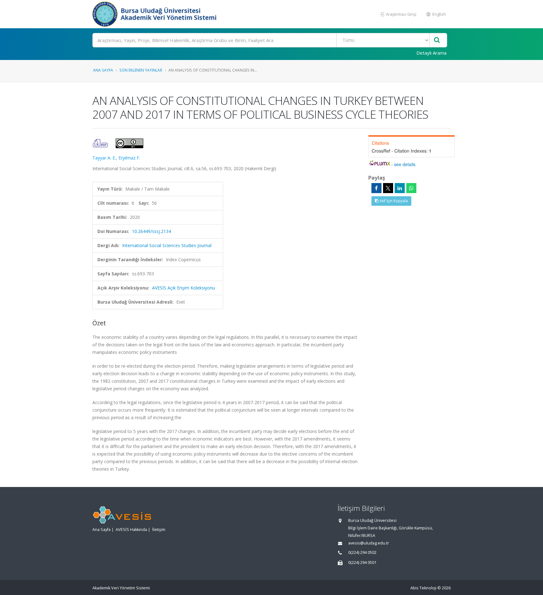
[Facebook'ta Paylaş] (376, 188)
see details (404, 164)
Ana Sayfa (103, 70)
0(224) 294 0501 (362, 562)
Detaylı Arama (431, 53)
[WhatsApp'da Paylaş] (411, 188)
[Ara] (437, 40)
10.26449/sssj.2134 (151, 231)
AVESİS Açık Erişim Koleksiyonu (183, 288)
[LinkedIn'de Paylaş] (400, 188)
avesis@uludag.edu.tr (368, 543)
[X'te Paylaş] (388, 188)
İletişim (158, 529)
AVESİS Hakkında (131, 529)
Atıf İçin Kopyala (393, 200)
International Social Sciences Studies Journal (166, 245)
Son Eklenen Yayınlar (140, 70)
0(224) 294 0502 (362, 552)
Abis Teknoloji (423, 588)
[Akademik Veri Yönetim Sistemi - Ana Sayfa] (105, 14)
